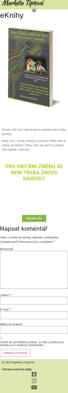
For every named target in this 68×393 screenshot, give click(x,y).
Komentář (6, 249)
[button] (34, 10)
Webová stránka (11, 324)
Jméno (6, 295)
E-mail (5, 309)
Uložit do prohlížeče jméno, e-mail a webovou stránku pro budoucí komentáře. (31, 343)
